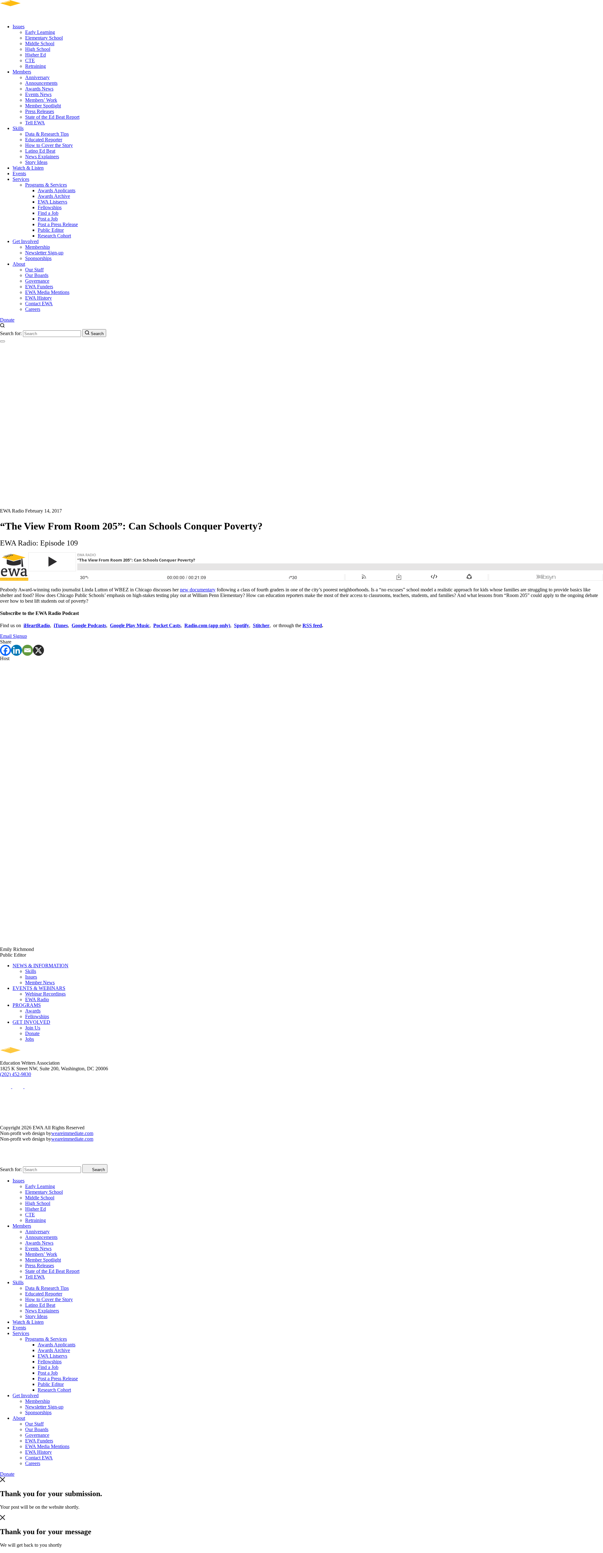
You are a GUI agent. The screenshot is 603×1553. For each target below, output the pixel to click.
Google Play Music (129, 625)
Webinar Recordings (45, 993)
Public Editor (51, 230)
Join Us (32, 1027)
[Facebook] (5, 650)
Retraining (35, 66)
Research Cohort (54, 235)
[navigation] (2, 341)
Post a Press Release (58, 224)
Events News (38, 94)
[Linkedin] (16, 650)
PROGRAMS (27, 1005)
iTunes (61, 625)
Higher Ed (35, 54)
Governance (37, 281)
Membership (37, 247)
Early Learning (40, 32)
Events (19, 173)
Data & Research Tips (47, 134)
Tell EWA (35, 122)
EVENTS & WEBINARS (39, 988)
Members (22, 71)
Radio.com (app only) (207, 625)
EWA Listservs (52, 201)
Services (21, 179)
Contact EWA (39, 303)
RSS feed (312, 625)
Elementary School (44, 38)
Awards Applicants (56, 190)
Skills (18, 128)
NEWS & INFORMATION (40, 965)
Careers (32, 309)
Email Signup (13, 636)
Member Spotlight (43, 105)
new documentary (197, 589)
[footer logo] (28, 1057)
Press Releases (39, 111)
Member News (40, 982)
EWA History (38, 298)
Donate (7, 320)
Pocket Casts (167, 625)
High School (37, 49)
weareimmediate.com (72, 1133)
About (19, 264)
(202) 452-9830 (15, 1074)
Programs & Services (46, 184)
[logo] (28, 16)
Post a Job (48, 218)
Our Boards (36, 275)
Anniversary (37, 77)
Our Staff (34, 269)
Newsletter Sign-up (44, 252)
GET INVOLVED (31, 1022)
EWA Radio (37, 999)
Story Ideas (36, 162)
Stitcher (261, 625)
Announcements (41, 83)
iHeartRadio (37, 625)
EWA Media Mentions (47, 292)
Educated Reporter (43, 139)
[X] (38, 650)
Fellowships (50, 207)
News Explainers (42, 156)
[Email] (27, 650)
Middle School (39, 43)
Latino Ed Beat (40, 151)
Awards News (39, 88)
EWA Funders (39, 286)
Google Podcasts (89, 625)
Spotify (241, 625)
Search (97, 333)
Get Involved (26, 241)
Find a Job (48, 213)
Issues (18, 26)
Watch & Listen (28, 168)
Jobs (29, 1039)
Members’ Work (41, 100)
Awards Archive (54, 196)
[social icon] (6, 1086)
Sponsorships (38, 258)
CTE (30, 60)
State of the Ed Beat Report (52, 117)
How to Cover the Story (49, 145)
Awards (33, 1010)
